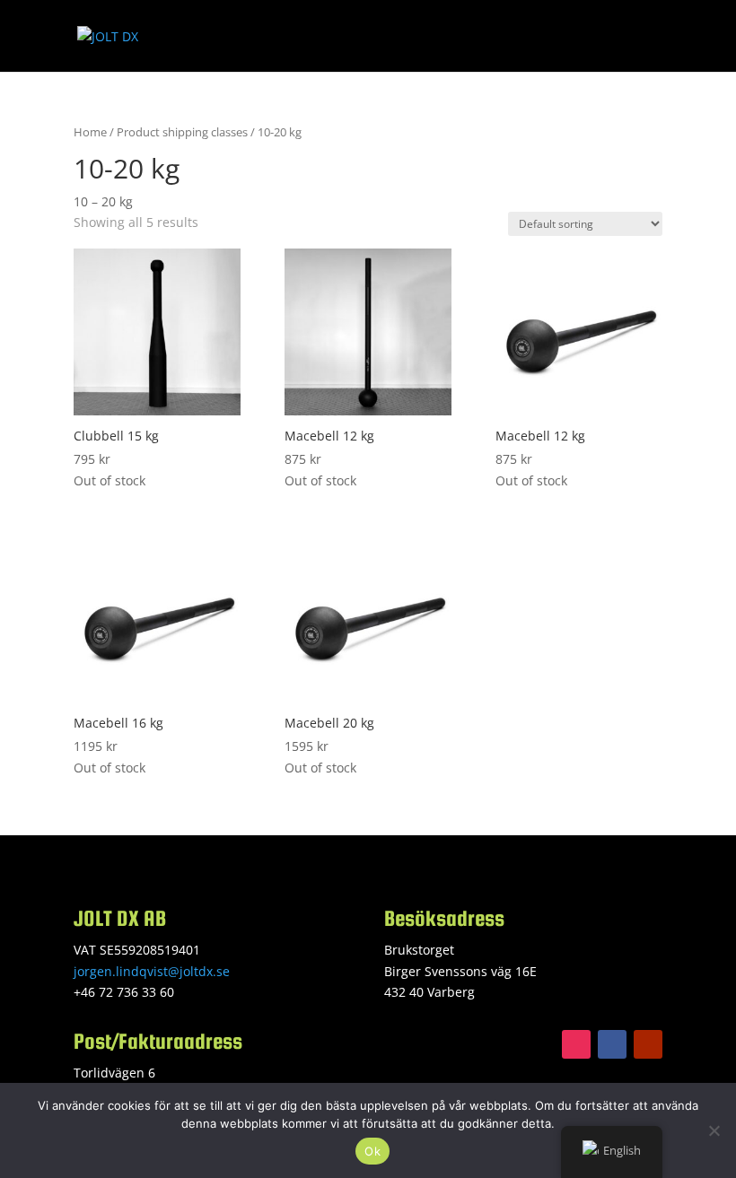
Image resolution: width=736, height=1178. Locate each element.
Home (90, 132)
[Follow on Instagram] (576, 1044)
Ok (372, 1151)
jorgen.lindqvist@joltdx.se (152, 971)
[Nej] (714, 1130)
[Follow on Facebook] (612, 1044)
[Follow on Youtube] (648, 1044)
